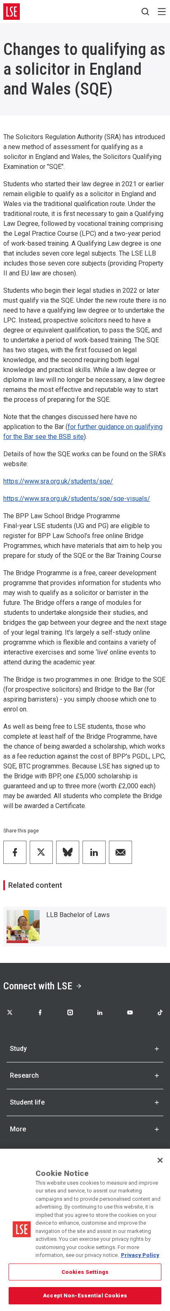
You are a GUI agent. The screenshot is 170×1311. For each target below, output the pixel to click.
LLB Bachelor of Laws (78, 915)
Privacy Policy (140, 1255)
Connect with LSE (37, 986)
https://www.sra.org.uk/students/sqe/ (58, 481)
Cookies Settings (85, 1272)
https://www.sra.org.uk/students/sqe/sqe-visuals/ (76, 499)
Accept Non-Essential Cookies (85, 1295)
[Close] (160, 1160)
